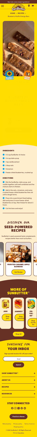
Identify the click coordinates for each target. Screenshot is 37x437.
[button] (2, 6)
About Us (6, 380)
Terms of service (29, 424)
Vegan (18, 92)
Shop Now (18, 130)
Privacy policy (17, 424)
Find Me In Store (18, 136)
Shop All (19, 334)
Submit (18, 365)
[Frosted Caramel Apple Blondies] (18, 259)
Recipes (21, 13)
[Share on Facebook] (20, 83)
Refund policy (7, 424)
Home (12, 13)
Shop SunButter (10, 373)
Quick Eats (24, 87)
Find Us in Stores (18, 416)
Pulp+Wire (21, 433)
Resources (7, 394)
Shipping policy (18, 427)
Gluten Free (12, 87)
